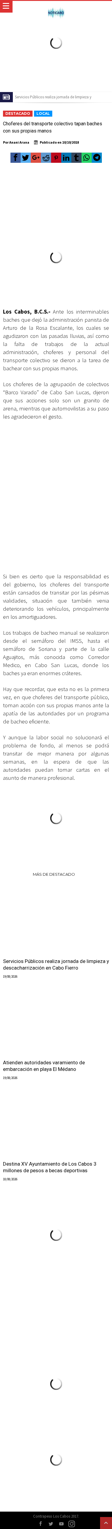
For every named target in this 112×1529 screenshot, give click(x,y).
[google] (36, 158)
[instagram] (71, 1524)
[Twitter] (51, 1524)
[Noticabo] (56, 6)
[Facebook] (40, 1524)
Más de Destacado (54, 874)
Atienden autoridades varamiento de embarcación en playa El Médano (44, 1066)
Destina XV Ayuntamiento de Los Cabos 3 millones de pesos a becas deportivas (49, 1167)
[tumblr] (76, 158)
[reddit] (46, 158)
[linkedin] (66, 158)
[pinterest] (56, 158)
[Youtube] (61, 1524)
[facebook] (15, 158)
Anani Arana (19, 142)
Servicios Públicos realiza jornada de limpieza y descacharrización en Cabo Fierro (56, 964)
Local (43, 113)
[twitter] (26, 158)
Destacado (17, 113)
